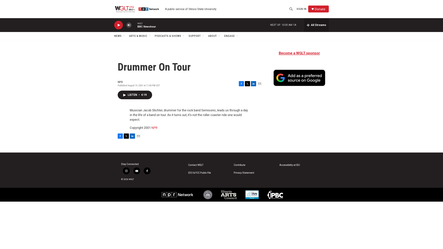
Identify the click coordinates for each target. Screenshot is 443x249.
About (212, 36)
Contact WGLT (196, 165)
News (118, 36)
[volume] (129, 25)
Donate (320, 9)
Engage (229, 36)
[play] (118, 25)
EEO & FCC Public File (199, 173)
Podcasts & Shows (168, 36)
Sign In (301, 9)
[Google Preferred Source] (299, 78)
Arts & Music (138, 36)
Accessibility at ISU (289, 165)
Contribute (239, 165)
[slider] (134, 25)
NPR (154, 128)
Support (195, 36)
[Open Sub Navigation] (124, 36)
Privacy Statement (244, 173)
